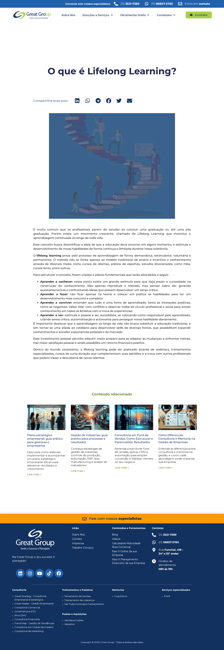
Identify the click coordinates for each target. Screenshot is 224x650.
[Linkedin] (20, 573)
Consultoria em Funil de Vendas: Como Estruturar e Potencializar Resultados (134, 439)
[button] (98, 15)
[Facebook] (58, 573)
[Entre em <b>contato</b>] (180, 4)
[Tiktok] (49, 573)
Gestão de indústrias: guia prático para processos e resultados (89, 439)
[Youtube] (39, 573)
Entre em (197, 3)
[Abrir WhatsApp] (215, 641)
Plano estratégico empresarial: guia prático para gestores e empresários (45, 440)
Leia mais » (34, 474)
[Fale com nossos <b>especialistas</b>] (84, 519)
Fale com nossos (115, 519)
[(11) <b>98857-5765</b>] (147, 4)
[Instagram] (30, 573)
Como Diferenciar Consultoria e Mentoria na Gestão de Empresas (176, 439)
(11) (162, 3)
